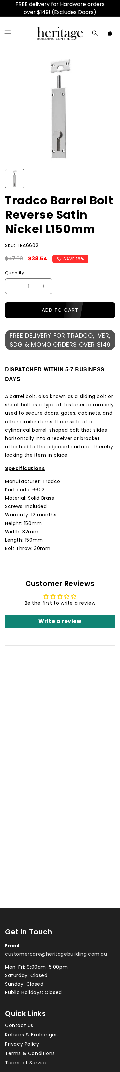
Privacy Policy (22, 1044)
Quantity (14, 273)
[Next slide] (107, 178)
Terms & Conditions (30, 1053)
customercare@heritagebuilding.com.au (56, 954)
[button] (7, 33)
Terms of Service (26, 1062)
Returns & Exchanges (31, 1034)
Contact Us (19, 1025)
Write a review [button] (59, 621)
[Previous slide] (12, 178)
